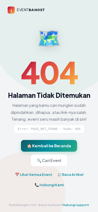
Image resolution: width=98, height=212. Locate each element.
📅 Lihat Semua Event (33, 174)
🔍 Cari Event (49, 160)
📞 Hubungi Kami (49, 185)
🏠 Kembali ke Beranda (49, 145)
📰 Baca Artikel (70, 174)
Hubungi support (76, 205)
